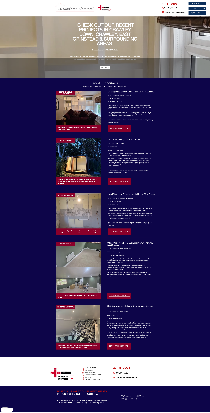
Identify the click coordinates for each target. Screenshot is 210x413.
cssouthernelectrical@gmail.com (175, 12)
